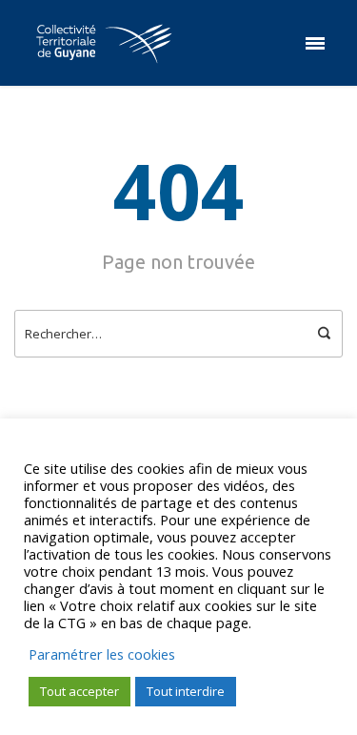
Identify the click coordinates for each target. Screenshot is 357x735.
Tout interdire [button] (186, 691)
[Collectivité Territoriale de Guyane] (103, 43)
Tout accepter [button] (79, 691)
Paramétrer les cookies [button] (102, 654)
